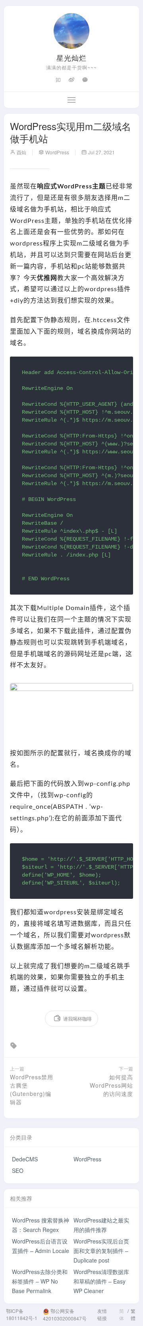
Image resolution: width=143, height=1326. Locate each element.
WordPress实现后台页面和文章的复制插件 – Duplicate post (101, 1250)
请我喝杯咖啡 (77, 1018)
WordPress (87, 1159)
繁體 (133, 1314)
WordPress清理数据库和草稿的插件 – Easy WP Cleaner (101, 1281)
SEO (17, 1170)
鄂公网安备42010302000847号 (65, 1314)
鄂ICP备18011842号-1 (21, 1314)
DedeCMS (25, 1159)
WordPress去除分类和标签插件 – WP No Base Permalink (40, 1281)
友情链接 (102, 1314)
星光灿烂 (71, 57)
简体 (121, 1314)
